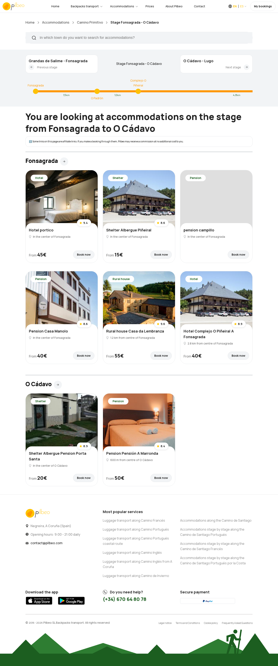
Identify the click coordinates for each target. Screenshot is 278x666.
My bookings (263, 6)
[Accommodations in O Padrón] (97, 91)
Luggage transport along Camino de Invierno (136, 575)
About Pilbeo (174, 6)
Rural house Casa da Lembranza (135, 331)
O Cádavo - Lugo (198, 60)
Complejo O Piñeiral (138, 82)
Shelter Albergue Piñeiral (128, 230)
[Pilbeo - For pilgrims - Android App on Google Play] (71, 605)
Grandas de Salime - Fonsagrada (58, 60)
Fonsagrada (36, 85)
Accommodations (122, 6)
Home (55, 6)
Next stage (233, 67)
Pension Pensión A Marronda (132, 453)
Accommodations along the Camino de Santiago (216, 520)
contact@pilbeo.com (46, 543)
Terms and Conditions (188, 623)
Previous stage (47, 67)
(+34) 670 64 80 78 (124, 599)
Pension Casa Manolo (48, 331)
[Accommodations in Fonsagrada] (35, 91)
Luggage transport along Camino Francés (134, 520)
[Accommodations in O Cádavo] (58, 385)
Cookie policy (211, 623)
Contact (199, 6)
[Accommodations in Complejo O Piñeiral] (138, 91)
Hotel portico (41, 230)
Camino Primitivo (90, 22)
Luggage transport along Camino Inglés (132, 552)
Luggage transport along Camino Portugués (136, 529)
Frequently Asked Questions (237, 623)
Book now (84, 254)
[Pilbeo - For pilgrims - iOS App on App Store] (39, 605)
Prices (150, 6)
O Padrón (97, 98)
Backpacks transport (85, 6)
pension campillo (199, 230)
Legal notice (165, 623)
